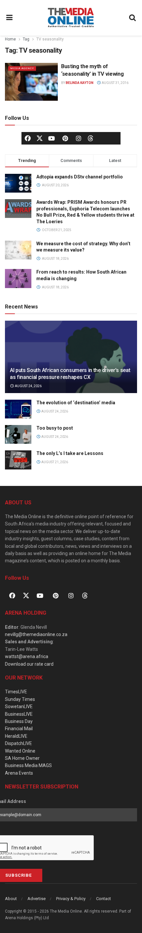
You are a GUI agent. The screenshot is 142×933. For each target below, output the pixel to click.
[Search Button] (132, 18)
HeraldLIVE (16, 736)
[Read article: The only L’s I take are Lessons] (18, 459)
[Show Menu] (9, 18)
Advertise (36, 898)
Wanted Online (20, 751)
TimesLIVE (16, 691)
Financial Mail (19, 728)
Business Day (19, 721)
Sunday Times (20, 699)
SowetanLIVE (19, 706)
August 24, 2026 (28, 386)
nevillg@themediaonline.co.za (36, 634)
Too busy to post (54, 428)
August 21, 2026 (54, 462)
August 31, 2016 (114, 83)
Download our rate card (29, 664)
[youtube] (51, 138)
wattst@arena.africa (26, 656)
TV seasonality (50, 39)
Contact (103, 898)
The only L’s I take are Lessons (69, 453)
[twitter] (39, 138)
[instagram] (78, 138)
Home (10, 39)
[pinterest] (65, 138)
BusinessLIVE (19, 714)
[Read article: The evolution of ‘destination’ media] (18, 409)
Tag (26, 39)
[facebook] (27, 138)
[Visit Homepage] (71, 18)
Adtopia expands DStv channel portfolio (79, 176)
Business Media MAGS (28, 765)
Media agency (22, 68)
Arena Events (19, 773)
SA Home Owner (22, 758)
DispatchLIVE (18, 743)
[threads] (90, 138)
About (11, 898)
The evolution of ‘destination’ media (75, 402)
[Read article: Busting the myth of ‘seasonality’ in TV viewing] (31, 81)
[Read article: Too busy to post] (18, 434)
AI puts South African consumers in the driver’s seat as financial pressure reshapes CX (70, 373)
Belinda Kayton (79, 83)
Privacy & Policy (71, 898)
